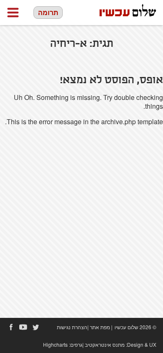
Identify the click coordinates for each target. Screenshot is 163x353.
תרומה (48, 12)
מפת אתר (100, 326)
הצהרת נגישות (72, 326)
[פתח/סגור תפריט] (13, 12)
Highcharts (55, 344)
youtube (23, 327)
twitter (36, 327)
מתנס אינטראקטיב (105, 344)
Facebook (11, 327)
